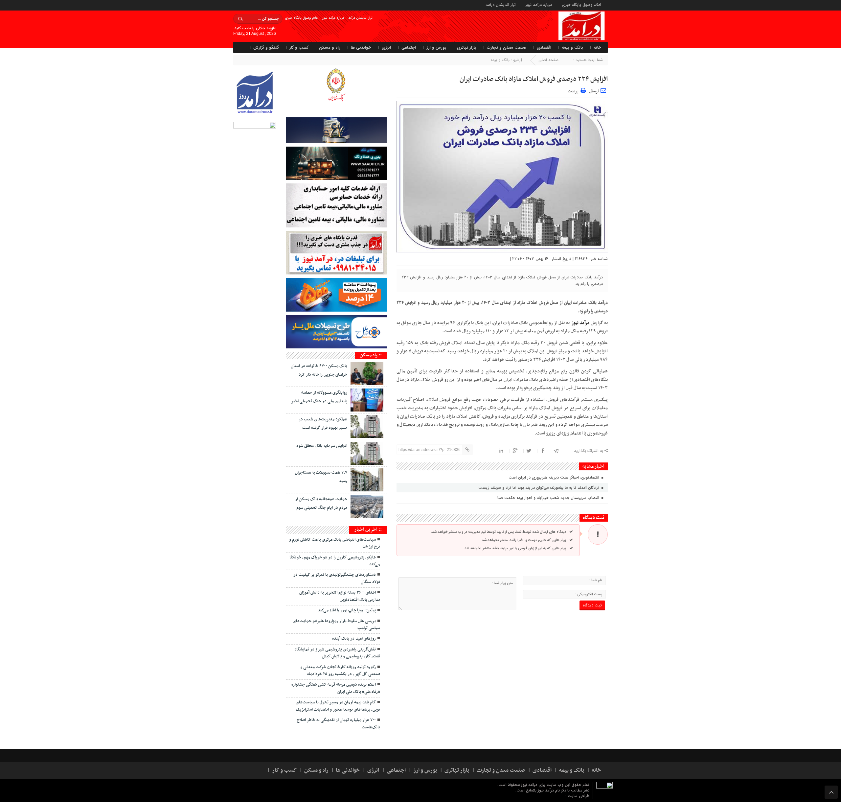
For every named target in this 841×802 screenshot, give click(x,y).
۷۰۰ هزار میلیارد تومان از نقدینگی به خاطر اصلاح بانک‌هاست (338, 724)
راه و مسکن (329, 47)
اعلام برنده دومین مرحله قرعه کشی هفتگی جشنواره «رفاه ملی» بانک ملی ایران (335, 688)
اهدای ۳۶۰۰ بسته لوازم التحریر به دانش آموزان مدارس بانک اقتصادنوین (339, 596)
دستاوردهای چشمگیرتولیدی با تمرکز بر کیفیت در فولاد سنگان (336, 578)
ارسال (594, 91)
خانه (597, 47)
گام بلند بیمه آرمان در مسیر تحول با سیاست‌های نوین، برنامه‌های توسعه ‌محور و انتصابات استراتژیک (338, 706)
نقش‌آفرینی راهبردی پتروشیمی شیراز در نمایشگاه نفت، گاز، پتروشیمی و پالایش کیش (337, 653)
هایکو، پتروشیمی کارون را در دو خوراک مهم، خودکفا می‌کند (334, 561)
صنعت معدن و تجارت (506, 47)
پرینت (574, 90)
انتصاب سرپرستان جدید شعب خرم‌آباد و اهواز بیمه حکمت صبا (549, 498)
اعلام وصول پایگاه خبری (581, 4)
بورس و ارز (436, 47)
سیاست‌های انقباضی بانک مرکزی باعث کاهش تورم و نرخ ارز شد (334, 543)
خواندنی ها (361, 47)
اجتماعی (408, 47)
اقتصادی (544, 47)
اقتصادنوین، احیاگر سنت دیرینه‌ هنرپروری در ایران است (555, 477)
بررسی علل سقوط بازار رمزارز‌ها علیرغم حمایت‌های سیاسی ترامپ (336, 625)
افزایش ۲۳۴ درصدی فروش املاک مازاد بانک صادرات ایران (534, 79)
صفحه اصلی (548, 60)
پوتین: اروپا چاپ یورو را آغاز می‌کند (347, 610)
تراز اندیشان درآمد (501, 4)
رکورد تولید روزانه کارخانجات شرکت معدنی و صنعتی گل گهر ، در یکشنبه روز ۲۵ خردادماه (340, 671)
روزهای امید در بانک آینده (354, 638)
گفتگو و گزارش (266, 47)
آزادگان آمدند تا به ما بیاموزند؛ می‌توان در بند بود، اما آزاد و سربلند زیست (539, 487)
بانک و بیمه (572, 47)
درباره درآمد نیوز (539, 4)
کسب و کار (298, 47)
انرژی (386, 47)
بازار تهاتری (466, 47)
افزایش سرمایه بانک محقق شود (321, 446)
